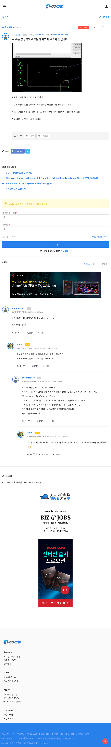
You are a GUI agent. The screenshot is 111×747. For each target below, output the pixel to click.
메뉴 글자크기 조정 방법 (16, 188)
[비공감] (21, 135)
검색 (6, 16)
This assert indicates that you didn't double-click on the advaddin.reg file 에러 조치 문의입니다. (52, 178)
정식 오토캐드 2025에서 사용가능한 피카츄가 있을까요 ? (30, 183)
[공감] (15, 135)
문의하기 (7, 663)
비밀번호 (6, 225)
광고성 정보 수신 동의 (12, 701)
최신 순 (96, 264)
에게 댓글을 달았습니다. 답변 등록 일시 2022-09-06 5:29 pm (37, 348)
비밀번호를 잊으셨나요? (100, 237)
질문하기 (105, 16)
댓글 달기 (30, 332)
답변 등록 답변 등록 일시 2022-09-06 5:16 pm (27, 312)
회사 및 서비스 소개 (11, 656)
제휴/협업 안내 (9, 677)
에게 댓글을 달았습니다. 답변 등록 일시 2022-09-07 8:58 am (47, 436)
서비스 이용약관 (10, 694)
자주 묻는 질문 (9, 660)
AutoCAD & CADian (60, 35)
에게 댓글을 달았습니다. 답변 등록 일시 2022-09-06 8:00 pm (42, 381)
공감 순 (104, 264)
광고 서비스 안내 (10, 680)
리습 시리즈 (8, 718)
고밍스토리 (8, 715)
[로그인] (106, 6)
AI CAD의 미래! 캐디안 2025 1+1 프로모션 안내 (23, 482)
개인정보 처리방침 (11, 697)
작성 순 (87, 264)
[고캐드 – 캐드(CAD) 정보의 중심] (56, 6)
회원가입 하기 (66, 250)
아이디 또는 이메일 (9, 213)
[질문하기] (105, 741)
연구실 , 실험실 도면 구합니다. (19, 172)
